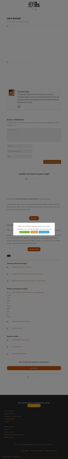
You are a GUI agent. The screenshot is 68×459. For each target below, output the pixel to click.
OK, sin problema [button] (24, 232)
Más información (44, 232)
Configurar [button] (34, 232)
